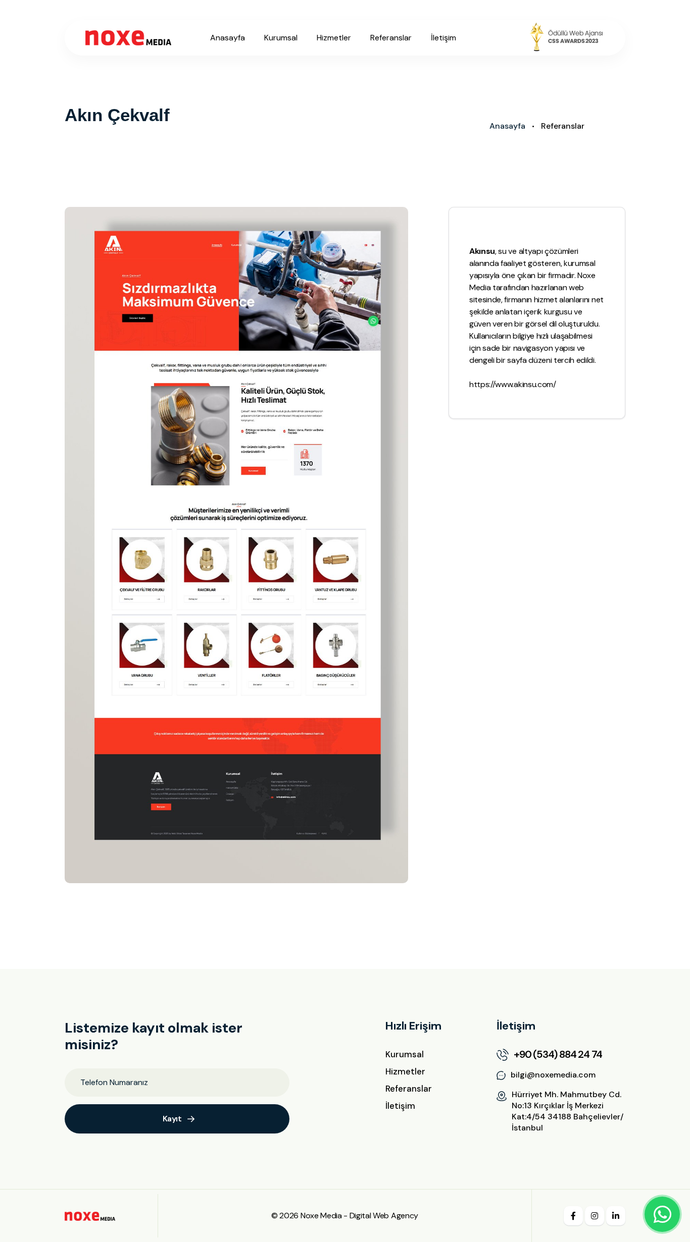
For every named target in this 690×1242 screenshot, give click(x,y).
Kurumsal (281, 37)
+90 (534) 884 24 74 (558, 1054)
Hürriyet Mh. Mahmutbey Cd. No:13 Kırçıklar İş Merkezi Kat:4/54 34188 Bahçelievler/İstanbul (567, 1111)
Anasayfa (227, 37)
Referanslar (391, 37)
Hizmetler (334, 37)
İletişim (443, 37)
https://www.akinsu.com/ (512, 384)
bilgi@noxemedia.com (553, 1074)
